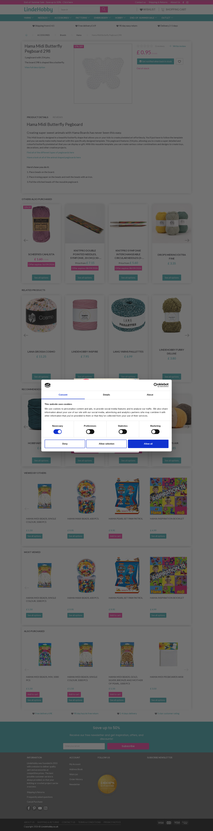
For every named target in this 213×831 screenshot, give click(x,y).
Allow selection (106, 443)
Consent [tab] (63, 394)
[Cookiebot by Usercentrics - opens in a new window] (156, 385)
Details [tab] (106, 394)
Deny (65, 443)
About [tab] (150, 394)
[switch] (90, 431)
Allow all (148, 443)
